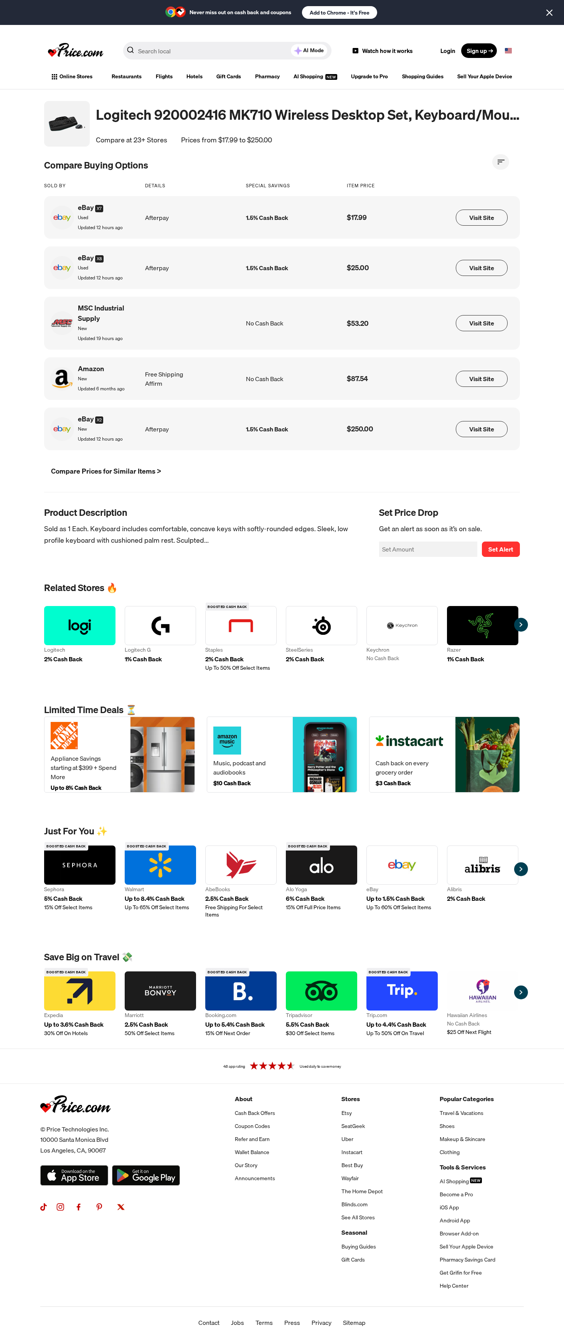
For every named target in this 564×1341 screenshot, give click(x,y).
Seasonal (354, 1232)
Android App (455, 1220)
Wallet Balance (252, 1152)
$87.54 (357, 378)
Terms (264, 1322)
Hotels (194, 76)
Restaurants (127, 76)
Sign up (477, 50)
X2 (99, 419)
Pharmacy (267, 76)
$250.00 (360, 428)
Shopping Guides (423, 76)
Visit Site (481, 218)
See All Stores (358, 1217)
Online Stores (75, 76)
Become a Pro (456, 1194)
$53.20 (358, 323)
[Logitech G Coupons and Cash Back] (160, 639)
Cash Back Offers (255, 1113)
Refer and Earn (252, 1139)
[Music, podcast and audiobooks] (282, 754)
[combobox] (227, 50)
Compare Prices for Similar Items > (106, 471)
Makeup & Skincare (462, 1139)
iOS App (449, 1207)
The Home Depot (362, 1191)
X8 (99, 258)
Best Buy (352, 1165)
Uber (347, 1139)
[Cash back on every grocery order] (444, 754)
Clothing (450, 1152)
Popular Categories (467, 1098)
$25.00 (358, 267)
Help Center (454, 1286)
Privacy (321, 1322)
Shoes (447, 1126)
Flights (164, 76)
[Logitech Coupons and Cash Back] (79, 639)
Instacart (352, 1152)
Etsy (346, 1113)
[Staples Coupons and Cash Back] (241, 639)
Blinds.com (354, 1204)
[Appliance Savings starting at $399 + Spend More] (120, 754)
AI (313, 50)
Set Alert (500, 549)
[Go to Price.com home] (75, 50)
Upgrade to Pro (369, 76)
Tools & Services (463, 1167)
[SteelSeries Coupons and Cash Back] (321, 639)
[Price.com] (75, 1121)
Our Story (246, 1165)
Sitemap (354, 1322)
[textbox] (508, 50)
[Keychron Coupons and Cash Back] (402, 639)
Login (447, 50)
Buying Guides (358, 1246)
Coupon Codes (252, 1126)
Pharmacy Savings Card (467, 1259)
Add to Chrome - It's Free (339, 12)
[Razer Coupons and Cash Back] (482, 639)
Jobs (237, 1322)
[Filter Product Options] (500, 162)
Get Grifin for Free (461, 1272)
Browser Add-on (459, 1233)
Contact (208, 1322)
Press (292, 1322)
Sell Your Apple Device (484, 76)
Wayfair (350, 1178)
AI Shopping (309, 76)
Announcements (255, 1178)
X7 (99, 208)
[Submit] (130, 52)
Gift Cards (228, 76)
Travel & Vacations (461, 1113)
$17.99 (357, 217)
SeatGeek (353, 1126)
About (243, 1098)
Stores (350, 1098)
